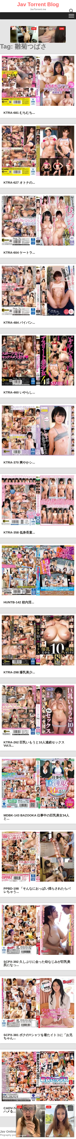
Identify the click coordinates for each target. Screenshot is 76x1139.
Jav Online (8, 1131)
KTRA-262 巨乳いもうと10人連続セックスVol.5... (34, 744)
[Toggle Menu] (71, 15)
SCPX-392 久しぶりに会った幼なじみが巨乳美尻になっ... (37, 963)
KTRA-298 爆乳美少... (19, 672)
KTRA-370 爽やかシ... (19, 462)
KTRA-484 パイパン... (19, 322)
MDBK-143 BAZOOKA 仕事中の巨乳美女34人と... (36, 817)
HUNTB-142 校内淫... (19, 602)
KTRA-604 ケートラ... (19, 252)
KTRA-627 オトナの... (19, 182)
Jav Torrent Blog (38, 4)
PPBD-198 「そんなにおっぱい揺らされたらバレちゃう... (37, 890)
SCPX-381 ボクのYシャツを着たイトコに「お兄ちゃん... (38, 1036)
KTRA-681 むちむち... (19, 113)
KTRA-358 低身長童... (19, 532)
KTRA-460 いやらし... (19, 392)
